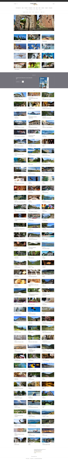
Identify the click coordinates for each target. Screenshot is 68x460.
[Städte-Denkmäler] (20, 37)
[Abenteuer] (34, 56)
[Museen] (20, 56)
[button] (15, 23)
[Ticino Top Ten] (34, 4)
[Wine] (34, 65)
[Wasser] (48, 46)
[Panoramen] (48, 37)
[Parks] (34, 46)
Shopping (37, 9)
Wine (34, 9)
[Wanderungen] (20, 46)
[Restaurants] (48, 65)
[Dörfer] (34, 37)
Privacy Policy (27, 458)
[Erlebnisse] (48, 56)
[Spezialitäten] (20, 65)
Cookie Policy (32, 458)
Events (27, 9)
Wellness (40, 9)
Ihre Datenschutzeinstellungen (38, 458)
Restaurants (31, 9)
